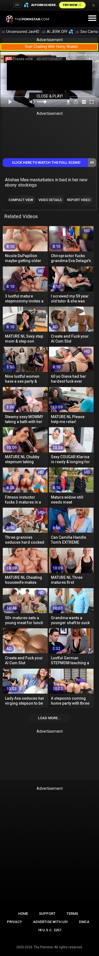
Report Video (78, 200)
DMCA (84, 922)
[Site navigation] (92, 18)
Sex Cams (87, 31)
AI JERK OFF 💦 (57, 31)
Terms (72, 913)
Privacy (14, 922)
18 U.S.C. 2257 (49, 930)
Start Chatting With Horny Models (51, 47)
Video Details (50, 200)
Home (23, 913)
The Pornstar (43, 947)
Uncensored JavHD (20, 31)
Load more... (49, 718)
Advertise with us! (50, 922)
